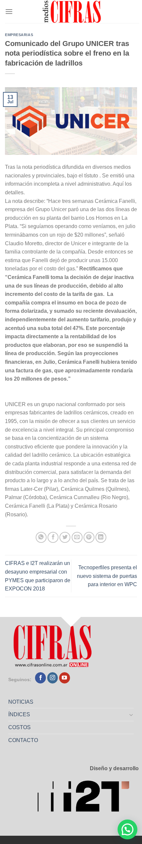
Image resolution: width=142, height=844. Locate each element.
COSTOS (19, 727)
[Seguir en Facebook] (40, 677)
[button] (127, 829)
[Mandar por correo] (77, 537)
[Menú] (9, 11)
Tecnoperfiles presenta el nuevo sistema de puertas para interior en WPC (107, 576)
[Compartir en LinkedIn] (100, 537)
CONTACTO (23, 740)
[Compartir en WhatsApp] (41, 537)
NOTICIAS (20, 702)
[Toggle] (131, 715)
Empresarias (19, 35)
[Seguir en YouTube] (64, 677)
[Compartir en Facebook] (53, 537)
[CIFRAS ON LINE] (72, 11)
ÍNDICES (19, 714)
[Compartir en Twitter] (64, 537)
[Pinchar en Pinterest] (89, 537)
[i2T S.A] (88, 798)
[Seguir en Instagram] (52, 677)
